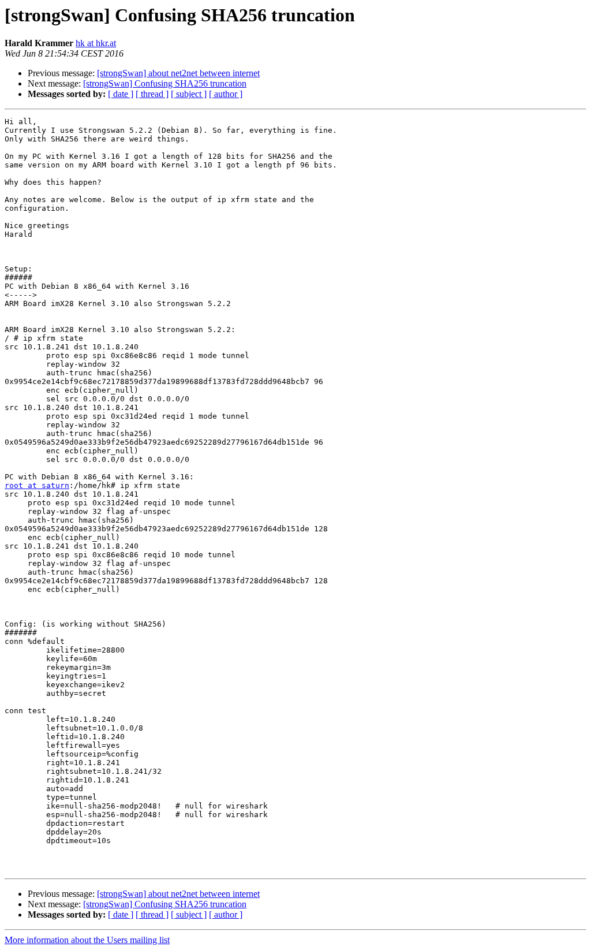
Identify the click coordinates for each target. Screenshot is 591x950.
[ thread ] (152, 94)
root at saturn (37, 485)
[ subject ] (189, 94)
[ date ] (120, 94)
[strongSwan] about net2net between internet (178, 73)
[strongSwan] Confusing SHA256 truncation (164, 83)
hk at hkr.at (96, 43)
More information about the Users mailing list (87, 940)
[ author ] (225, 94)
